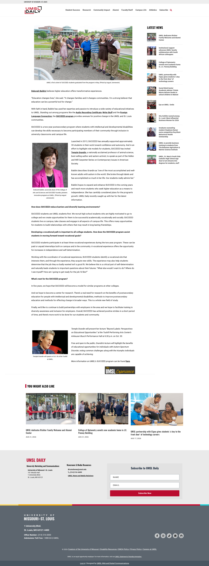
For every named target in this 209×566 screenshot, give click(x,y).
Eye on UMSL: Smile (166, 105)
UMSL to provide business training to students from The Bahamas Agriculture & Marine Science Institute (169, 146)
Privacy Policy (136, 549)
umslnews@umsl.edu (78, 469)
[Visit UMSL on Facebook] (157, 535)
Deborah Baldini (38, 91)
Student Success (72, 10)
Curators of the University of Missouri (83, 549)
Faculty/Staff (127, 10)
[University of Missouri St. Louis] (39, 519)
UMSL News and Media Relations (80, 476)
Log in (82, 563)
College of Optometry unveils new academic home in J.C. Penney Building (169, 64)
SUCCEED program (65, 116)
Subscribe (163, 10)
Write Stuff (107, 112)
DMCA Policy (123, 549)
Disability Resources (108, 549)
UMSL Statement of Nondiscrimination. (128, 557)
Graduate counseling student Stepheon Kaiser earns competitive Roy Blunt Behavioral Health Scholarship (169, 132)
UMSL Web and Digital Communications (113, 563)
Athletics (153, 10)
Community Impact (101, 10)
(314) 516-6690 (76, 472)
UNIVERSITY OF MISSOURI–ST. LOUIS (35, 2)
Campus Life (140, 10)
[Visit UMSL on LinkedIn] (175, 535)
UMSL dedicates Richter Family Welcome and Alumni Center (170, 38)
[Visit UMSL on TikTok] (169, 535)
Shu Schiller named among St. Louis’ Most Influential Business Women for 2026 (169, 118)
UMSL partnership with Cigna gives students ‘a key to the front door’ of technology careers (169, 78)
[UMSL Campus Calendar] (181, 535)
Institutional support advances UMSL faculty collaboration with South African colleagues (168, 51)
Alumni (116, 10)
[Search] (171, 10)
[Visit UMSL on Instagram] (163, 535)
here (128, 361)
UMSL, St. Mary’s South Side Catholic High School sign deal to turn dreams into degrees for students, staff (169, 159)
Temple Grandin (78, 152)
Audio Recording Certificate (89, 112)
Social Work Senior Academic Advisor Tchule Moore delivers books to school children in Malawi (168, 91)
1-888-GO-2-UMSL (51, 538)
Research (87, 10)
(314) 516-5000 (44, 535)
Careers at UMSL (150, 549)
